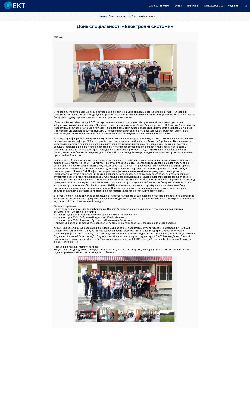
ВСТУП (178, 6)
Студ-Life (233, 6)
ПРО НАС (165, 6)
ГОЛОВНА (153, 6)
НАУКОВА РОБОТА (213, 6)
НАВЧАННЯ (193, 6)
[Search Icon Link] (246, 7)
